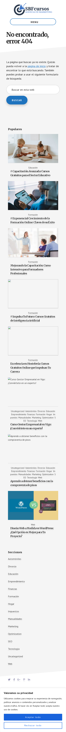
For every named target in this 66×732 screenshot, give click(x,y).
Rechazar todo (33, 725)
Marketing (36, 417)
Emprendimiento (18, 414)
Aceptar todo (33, 717)
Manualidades (24, 417)
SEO (10, 641)
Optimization (48, 417)
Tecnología (32, 420)
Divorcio (41, 411)
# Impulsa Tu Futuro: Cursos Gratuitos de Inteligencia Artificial (32, 318)
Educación (33, 167)
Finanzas (31, 414)
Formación (33, 214)
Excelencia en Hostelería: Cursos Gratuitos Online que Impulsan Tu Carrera (30, 367)
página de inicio (37, 66)
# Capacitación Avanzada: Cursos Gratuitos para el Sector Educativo (30, 173)
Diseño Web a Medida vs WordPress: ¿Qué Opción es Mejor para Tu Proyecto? (32, 532)
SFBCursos (33, 9)
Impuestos (13, 611)
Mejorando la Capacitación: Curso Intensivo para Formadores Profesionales (30, 269)
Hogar (49, 414)
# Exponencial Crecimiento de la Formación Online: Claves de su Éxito (32, 220)
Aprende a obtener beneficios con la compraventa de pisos (31, 483)
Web (40, 420)
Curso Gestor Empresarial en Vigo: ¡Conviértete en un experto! (30, 426)
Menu (34, 22)
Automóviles (31, 411)
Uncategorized (17, 411)
